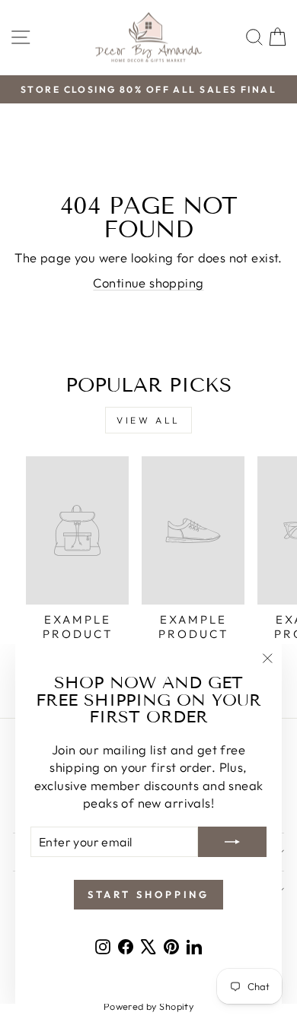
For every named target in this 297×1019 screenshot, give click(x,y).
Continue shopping (148, 282)
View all (148, 420)
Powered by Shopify (148, 1006)
